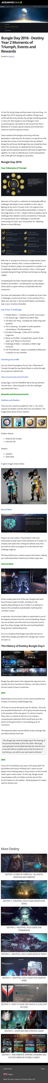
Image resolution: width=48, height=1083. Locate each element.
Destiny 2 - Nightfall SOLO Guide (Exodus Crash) (24, 954)
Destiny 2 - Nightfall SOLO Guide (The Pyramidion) (24, 928)
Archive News (7, 1069)
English (10, 1074)
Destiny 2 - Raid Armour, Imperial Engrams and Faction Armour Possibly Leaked (24, 1056)
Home (43, 1069)
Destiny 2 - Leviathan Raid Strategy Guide (24, 1031)
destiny (11, 56)
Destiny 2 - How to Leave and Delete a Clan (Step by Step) (24, 1005)
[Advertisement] (24, 84)
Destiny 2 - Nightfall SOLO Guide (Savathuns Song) (24, 902)
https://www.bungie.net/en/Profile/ (14, 377)
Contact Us (18, 1079)
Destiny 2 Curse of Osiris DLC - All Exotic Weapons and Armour (24, 875)
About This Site (8, 1079)
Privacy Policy (27, 1079)
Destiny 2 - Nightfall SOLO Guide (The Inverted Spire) (24, 979)
